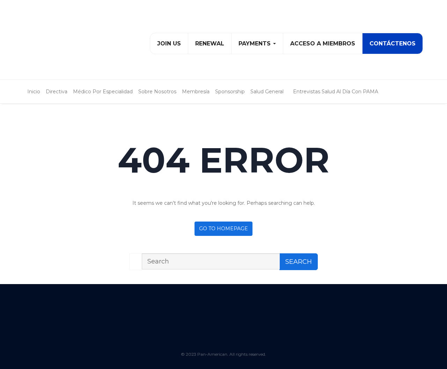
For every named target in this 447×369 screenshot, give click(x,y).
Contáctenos (392, 43)
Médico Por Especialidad (103, 91)
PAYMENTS (255, 43)
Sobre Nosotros (157, 91)
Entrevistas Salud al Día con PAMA (335, 91)
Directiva (56, 91)
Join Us (169, 43)
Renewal (209, 43)
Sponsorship (230, 91)
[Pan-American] (60, 42)
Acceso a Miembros (322, 43)
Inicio (33, 91)
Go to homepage (223, 228)
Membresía (196, 91)
